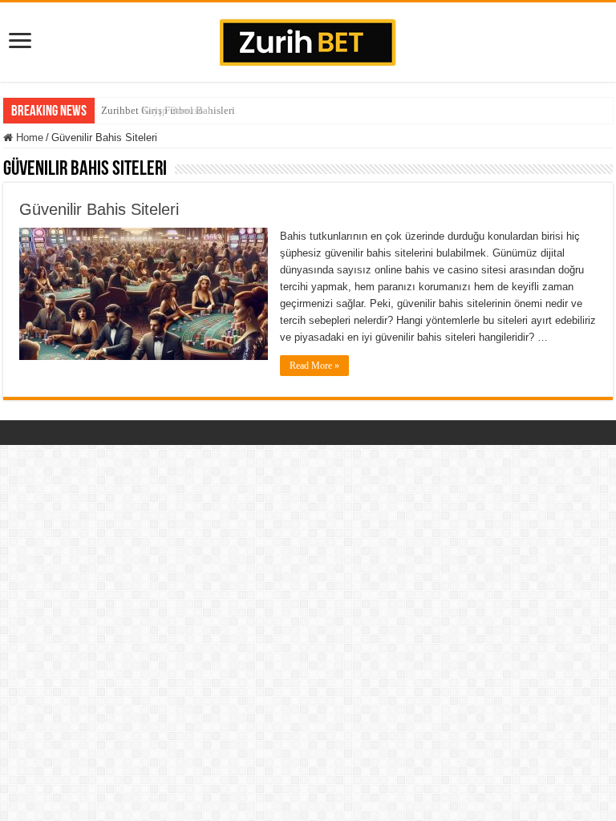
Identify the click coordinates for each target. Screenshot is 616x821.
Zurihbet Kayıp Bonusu (152, 110)
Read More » (314, 365)
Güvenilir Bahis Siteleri (99, 209)
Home (28, 137)
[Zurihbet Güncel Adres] (308, 39)
